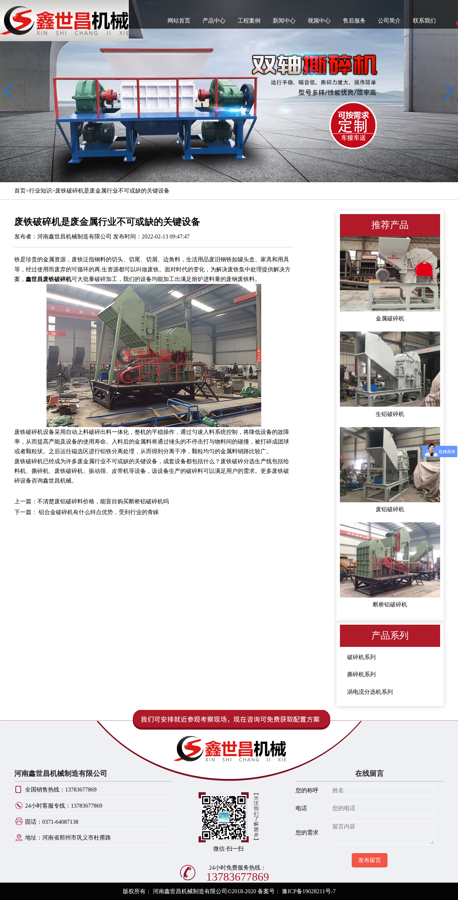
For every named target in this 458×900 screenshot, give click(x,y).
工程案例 (249, 21)
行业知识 (40, 191)
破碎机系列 (361, 657)
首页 (20, 191)
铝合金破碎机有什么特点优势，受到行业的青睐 (98, 512)
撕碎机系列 (361, 674)
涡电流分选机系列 (370, 692)
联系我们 (424, 21)
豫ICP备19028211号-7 (309, 891)
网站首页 (178, 21)
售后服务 (354, 21)
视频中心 (319, 21)
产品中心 (214, 21)
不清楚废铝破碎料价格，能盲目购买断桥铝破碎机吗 (103, 501)
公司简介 (389, 21)
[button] (449, 91)
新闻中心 (284, 21)
